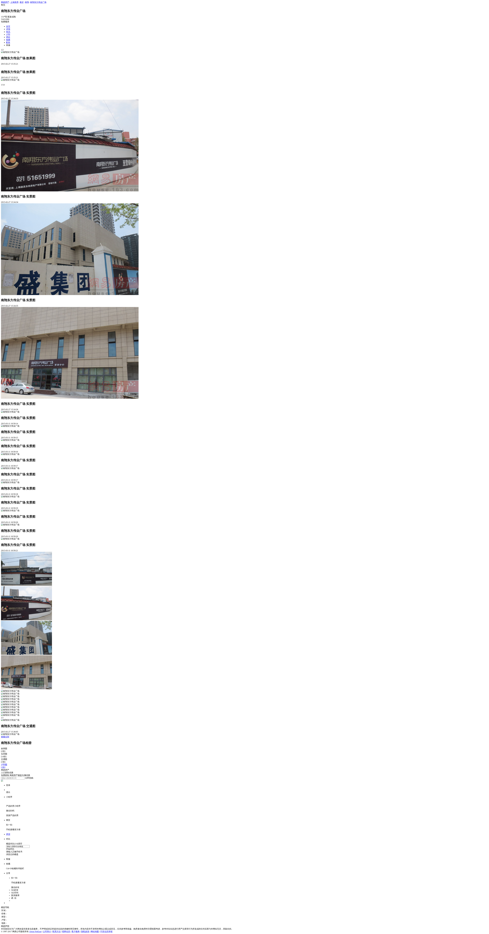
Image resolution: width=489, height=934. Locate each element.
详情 (8, 29)
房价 (8, 37)
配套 (8, 42)
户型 (8, 34)
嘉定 (22, 2)
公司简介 (47, 931)
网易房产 (5, 2)
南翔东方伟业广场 (38, 2)
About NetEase (35, 931)
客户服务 (76, 931)
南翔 (27, 2)
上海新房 (14, 2)
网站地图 (95, 931)
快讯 (8, 32)
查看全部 (5, 737)
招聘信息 (66, 931)
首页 (8, 26)
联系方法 (56, 931)
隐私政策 (85, 931)
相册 (8, 40)
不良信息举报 (106, 931)
